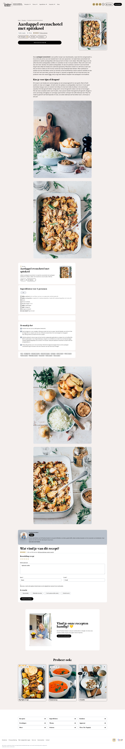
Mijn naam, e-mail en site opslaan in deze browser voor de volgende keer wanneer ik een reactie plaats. (41, 586)
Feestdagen (22, 723)
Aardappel (53, 353)
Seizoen (51, 727)
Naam (21, 577)
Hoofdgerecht (27, 353)
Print (24, 279)
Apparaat (82, 723)
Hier (50, 74)
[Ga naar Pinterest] (100, 4)
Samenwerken (41, 740)
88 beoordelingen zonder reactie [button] (46, 552)
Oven (22, 353)
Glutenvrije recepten (45, 353)
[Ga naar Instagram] (94, 4)
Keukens (82, 718)
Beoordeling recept (27, 556)
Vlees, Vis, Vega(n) (85, 727)
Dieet (21, 727)
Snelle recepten (49, 355)
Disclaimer (4, 740)
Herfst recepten (60, 353)
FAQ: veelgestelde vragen (24, 740)
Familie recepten (24, 355)
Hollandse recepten (35, 353)
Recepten (22, 718)
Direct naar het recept (39, 42)
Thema (51, 723)
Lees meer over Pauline (34, 541)
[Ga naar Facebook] (97, 4)
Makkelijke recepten (33, 355)
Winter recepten (68, 353)
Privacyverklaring (13, 740)
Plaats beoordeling (26, 598)
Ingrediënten (53, 718)
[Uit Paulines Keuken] (7, 4)
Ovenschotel (41, 355)
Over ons (34, 740)
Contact (47, 740)
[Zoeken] (103, 4)
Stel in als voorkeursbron (64, 636)
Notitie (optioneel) (24, 562)
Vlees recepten (57, 355)
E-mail (65, 577)
